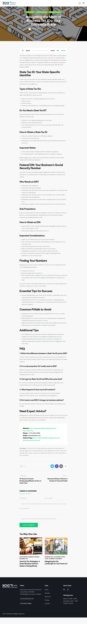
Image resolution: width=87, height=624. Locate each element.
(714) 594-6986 (25, 603)
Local (47, 558)
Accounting (23, 557)
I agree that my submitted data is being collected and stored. (39, 518)
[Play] (22, 50)
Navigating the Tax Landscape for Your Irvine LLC (56, 562)
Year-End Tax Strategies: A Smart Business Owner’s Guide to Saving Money (30, 563)
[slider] (63, 50)
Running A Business (55, 12)
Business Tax (30, 12)
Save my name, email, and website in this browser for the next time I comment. (44, 504)
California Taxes (59, 557)
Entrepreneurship (42, 12)
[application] (44, 50)
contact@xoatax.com (27, 598)
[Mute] (57, 50)
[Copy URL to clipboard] (65, 466)
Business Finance (33, 557)
